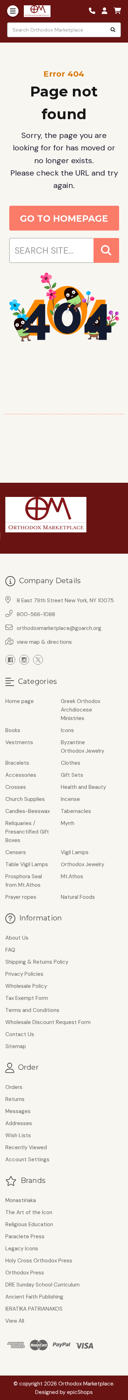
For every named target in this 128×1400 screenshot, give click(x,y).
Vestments (19, 742)
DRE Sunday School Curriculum (42, 1284)
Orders (13, 1087)
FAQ (10, 949)
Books (12, 730)
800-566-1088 (36, 614)
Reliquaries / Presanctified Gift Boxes (27, 832)
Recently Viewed (26, 1147)
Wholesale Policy (26, 986)
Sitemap (15, 1046)
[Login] (107, 11)
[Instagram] (24, 660)
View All (14, 1320)
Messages (18, 1111)
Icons (67, 730)
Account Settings (27, 1159)
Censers (15, 852)
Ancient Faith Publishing (34, 1296)
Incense (70, 799)
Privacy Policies (24, 974)
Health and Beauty (83, 787)
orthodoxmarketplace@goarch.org (59, 628)
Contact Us (19, 1034)
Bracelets (17, 763)
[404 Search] (106, 250)
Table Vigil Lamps (26, 864)
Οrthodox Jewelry (82, 864)
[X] (38, 660)
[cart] (117, 11)
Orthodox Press (24, 1272)
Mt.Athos (72, 876)
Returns (15, 1099)
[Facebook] (10, 660)
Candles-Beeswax (27, 811)
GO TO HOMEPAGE (64, 218)
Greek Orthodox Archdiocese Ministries (80, 710)
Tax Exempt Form (26, 998)
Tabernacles (76, 811)
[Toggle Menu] (12, 11)
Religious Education (29, 1224)
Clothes (70, 763)
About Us (16, 937)
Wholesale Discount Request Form (48, 1022)
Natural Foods (78, 897)
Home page (19, 701)
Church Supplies (25, 799)
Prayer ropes (20, 897)
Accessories (20, 775)
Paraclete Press (24, 1236)
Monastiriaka (20, 1200)
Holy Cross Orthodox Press (38, 1260)
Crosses (15, 787)
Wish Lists (18, 1135)
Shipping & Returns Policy (36, 961)
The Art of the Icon (28, 1212)
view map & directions (44, 642)
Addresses (18, 1123)
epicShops (80, 1392)
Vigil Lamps (75, 852)
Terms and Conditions (32, 1010)
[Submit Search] (113, 29)
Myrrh (67, 823)
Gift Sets (72, 775)
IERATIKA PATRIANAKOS (34, 1308)
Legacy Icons (21, 1248)
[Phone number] (94, 11)
